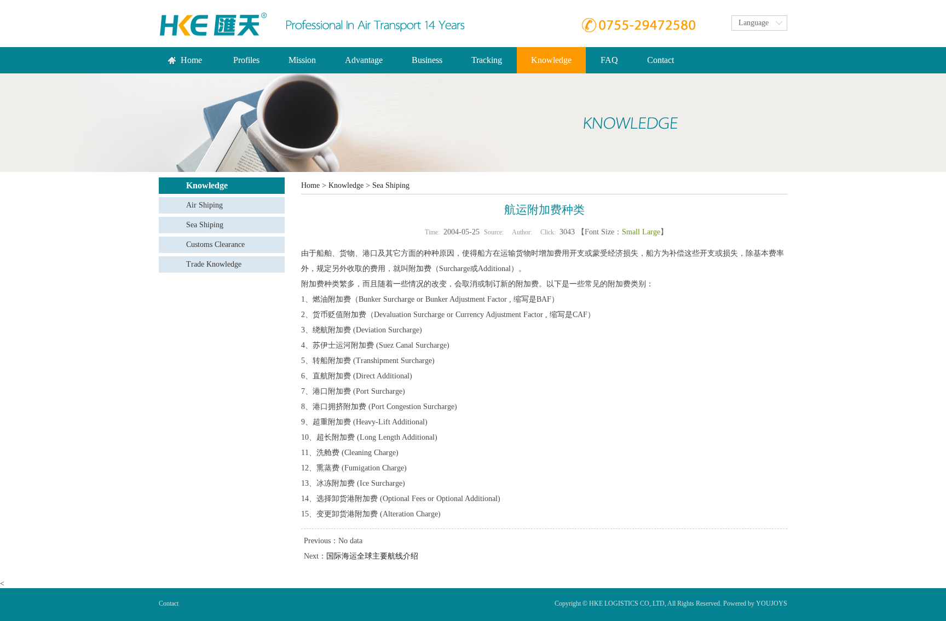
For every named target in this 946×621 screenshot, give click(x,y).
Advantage (364, 60)
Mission (302, 60)
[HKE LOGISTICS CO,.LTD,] (213, 24)
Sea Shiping (204, 225)
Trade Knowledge (213, 264)
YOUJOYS (771, 603)
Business (427, 60)
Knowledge (346, 185)
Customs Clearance (215, 244)
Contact (660, 60)
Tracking (486, 60)
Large (651, 232)
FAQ (609, 60)
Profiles (246, 60)
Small (631, 232)
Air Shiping (204, 205)
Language (754, 23)
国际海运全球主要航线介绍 (372, 556)
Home (191, 60)
